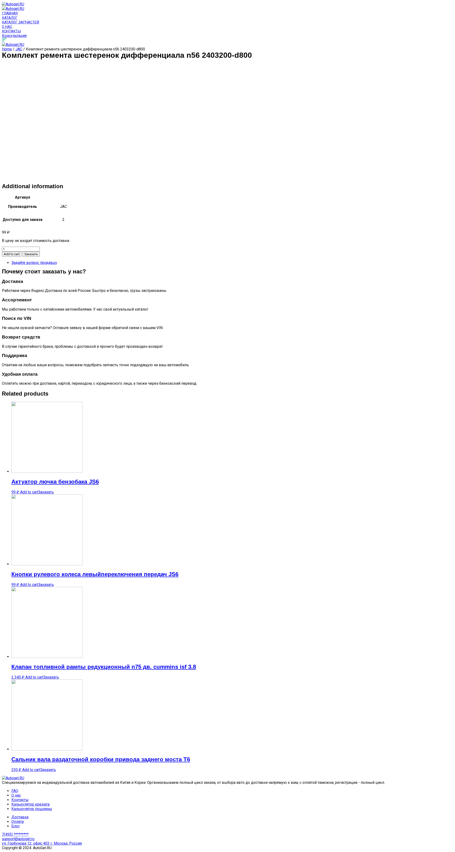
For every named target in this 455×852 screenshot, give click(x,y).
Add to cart (12, 254)
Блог (15, 826)
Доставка (19, 817)
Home (7, 49)
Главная (10, 13)
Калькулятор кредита (30, 804)
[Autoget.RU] (13, 4)
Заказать (31, 254)
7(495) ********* (15, 834)
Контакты (11, 31)
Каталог (10, 18)
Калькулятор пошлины (31, 809)
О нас (7, 27)
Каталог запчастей (20, 22)
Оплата (17, 821)
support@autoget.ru (18, 839)
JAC (18, 49)
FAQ (14, 791)
